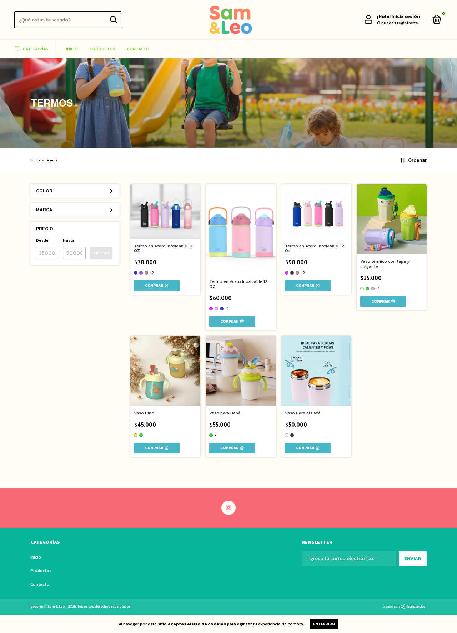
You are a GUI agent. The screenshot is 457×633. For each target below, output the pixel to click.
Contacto (138, 49)
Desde (42, 240)
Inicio (72, 49)
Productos (102, 49)
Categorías (35, 49)
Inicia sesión (405, 16)
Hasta (69, 240)
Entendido (324, 624)
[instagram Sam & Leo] (228, 508)
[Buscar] (113, 19)
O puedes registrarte (397, 23)
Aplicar (101, 253)
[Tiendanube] (404, 607)
